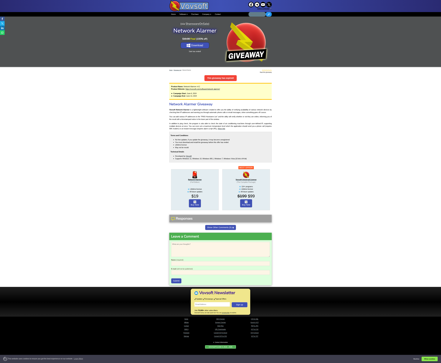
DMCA (186, 329)
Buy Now (195, 205)
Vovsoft (189, 156)
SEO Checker (220, 319)
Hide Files (220, 326)
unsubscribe (225, 313)
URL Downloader (220, 329)
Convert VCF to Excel (220, 333)
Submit (176, 281)
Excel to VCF (255, 322)
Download (196, 45)
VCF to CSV (254, 329)
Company (206, 14)
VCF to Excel (255, 333)
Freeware (186, 333)
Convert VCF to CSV (220, 336)
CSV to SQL (254, 319)
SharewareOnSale (197, 24)
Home (173, 14)
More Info (221, 129)
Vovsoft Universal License (246, 180)
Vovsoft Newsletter (217, 292)
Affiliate (186, 322)
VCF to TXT (254, 336)
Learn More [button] (78, 359)
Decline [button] (416, 359)
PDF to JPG (254, 326)
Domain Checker (220, 322)
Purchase (195, 14)
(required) (177, 260)
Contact (218, 14)
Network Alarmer (195, 180)
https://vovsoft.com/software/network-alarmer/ (202, 89)
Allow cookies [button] (429, 359)
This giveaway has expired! (220, 78)
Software (183, 14)
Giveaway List (177, 70)
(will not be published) (182, 269)
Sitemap (186, 336)
